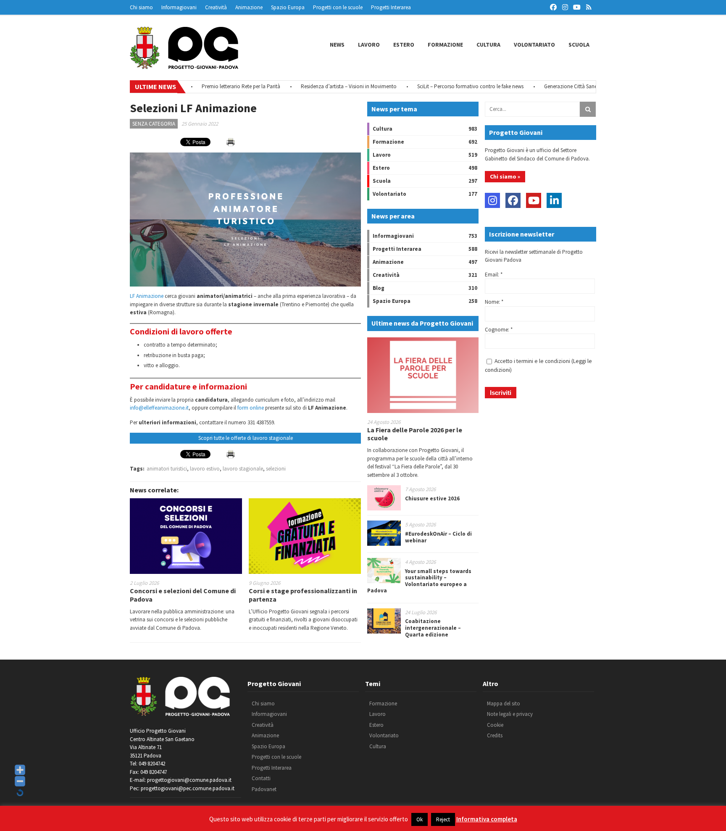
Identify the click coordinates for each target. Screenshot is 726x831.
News (337, 44)
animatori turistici (167, 468)
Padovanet (264, 789)
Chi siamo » (505, 176)
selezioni (276, 468)
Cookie (495, 724)
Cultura (488, 44)
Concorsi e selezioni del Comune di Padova (183, 594)
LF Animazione (146, 296)
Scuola (578, 44)
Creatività (216, 7)
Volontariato (534, 44)
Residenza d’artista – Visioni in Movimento (330, 86)
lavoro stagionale (243, 468)
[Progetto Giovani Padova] (184, 65)
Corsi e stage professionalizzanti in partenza (303, 594)
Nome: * (494, 301)
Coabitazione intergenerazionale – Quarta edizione (433, 628)
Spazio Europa (288, 7)
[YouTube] (533, 200)
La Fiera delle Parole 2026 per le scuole (414, 434)
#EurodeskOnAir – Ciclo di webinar (438, 537)
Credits (494, 735)
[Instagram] (492, 200)
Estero (403, 44)
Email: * (493, 274)
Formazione (445, 44)
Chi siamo (141, 7)
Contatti (261, 778)
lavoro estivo (205, 468)
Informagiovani (179, 7)
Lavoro (369, 44)
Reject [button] (443, 819)
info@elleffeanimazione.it (159, 407)
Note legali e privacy (510, 714)
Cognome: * (499, 329)
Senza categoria (153, 123)
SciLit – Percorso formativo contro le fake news (451, 86)
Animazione (249, 7)
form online (250, 407)
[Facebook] (513, 200)
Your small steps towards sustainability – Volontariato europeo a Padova (419, 581)
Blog (378, 288)
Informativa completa (486, 819)
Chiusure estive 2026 (432, 498)
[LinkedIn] (554, 200)
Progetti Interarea (391, 7)
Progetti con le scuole (338, 7)
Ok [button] (419, 819)
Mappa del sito (503, 703)
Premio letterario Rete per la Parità (222, 86)
